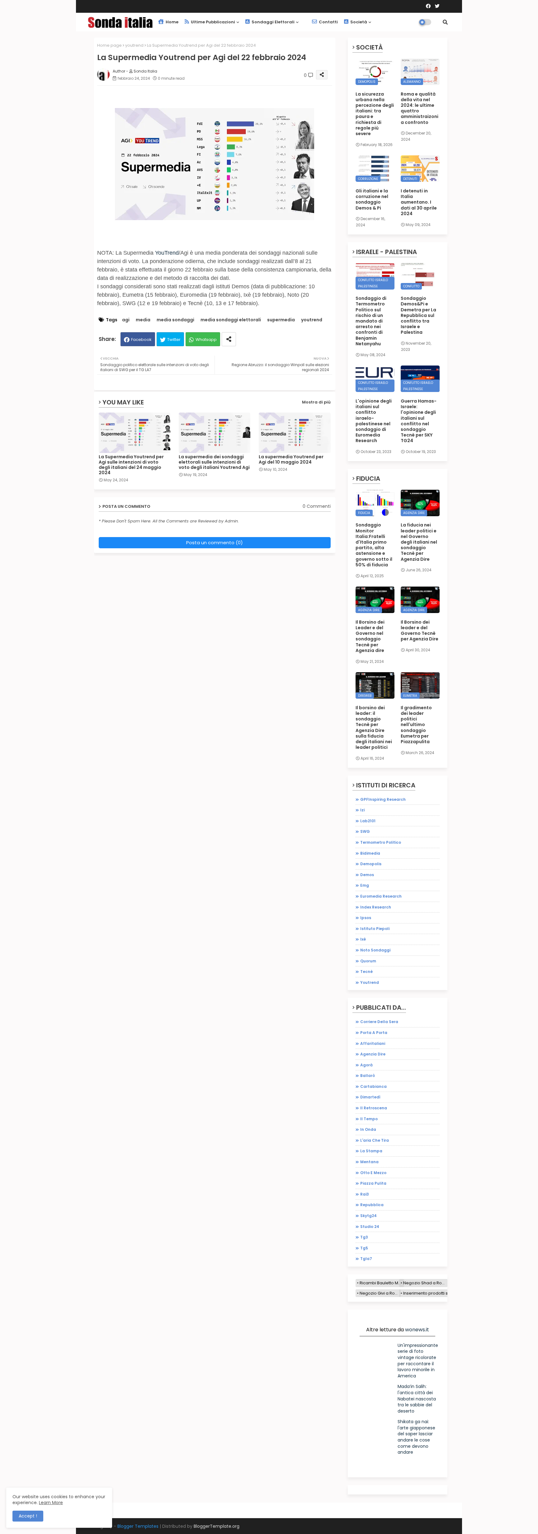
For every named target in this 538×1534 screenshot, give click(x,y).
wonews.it (417, 1329)
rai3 (364, 1194)
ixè (363, 939)
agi (126, 320)
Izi (362, 810)
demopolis (370, 863)
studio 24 (369, 1226)
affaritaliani (372, 1043)
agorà (366, 1065)
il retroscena (373, 1108)
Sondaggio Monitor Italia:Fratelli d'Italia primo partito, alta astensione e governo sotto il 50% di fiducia (374, 545)
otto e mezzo (373, 1172)
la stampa (371, 1151)
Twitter (174, 339)
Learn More (51, 1502)
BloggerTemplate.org (216, 1526)
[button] (445, 22)
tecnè (366, 971)
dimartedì (370, 1097)
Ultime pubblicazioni (212, 22)
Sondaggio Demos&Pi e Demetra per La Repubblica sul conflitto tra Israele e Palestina (418, 315)
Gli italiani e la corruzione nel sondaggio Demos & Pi (372, 199)
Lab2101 (367, 821)
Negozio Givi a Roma (380, 1293)
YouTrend (167, 253)
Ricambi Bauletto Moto (382, 1283)
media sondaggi (175, 320)
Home (171, 22)
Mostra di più (316, 402)
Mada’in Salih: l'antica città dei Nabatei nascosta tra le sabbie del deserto (417, 1398)
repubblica (372, 1204)
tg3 (364, 1237)
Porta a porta (373, 1032)
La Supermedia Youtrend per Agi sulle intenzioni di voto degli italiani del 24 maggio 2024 (131, 464)
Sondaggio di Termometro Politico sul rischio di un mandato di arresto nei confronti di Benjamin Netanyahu (371, 321)
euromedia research (381, 896)
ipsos (365, 917)
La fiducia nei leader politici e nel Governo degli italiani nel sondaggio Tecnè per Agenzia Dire (419, 542)
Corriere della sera (379, 1021)
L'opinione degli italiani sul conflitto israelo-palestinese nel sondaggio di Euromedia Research (374, 421)
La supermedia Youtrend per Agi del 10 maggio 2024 (291, 459)
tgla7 (366, 1258)
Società (358, 22)
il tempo (369, 1118)
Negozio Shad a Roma (425, 1283)
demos (367, 874)
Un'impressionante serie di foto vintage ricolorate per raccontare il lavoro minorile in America (418, 1360)
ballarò (367, 1075)
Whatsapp (206, 339)
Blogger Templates (137, 1526)
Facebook (141, 339)
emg (364, 885)
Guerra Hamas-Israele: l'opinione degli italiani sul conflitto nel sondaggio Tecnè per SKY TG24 (419, 421)
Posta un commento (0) (214, 542)
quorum (368, 961)
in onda (368, 1129)
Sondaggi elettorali (273, 22)
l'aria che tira (374, 1140)
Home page (109, 45)
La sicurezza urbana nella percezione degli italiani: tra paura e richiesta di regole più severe (375, 114)
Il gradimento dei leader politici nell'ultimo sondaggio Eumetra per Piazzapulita (416, 724)
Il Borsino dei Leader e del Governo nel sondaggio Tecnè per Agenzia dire (370, 636)
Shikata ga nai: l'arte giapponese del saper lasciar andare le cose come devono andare (416, 1436)
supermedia (281, 320)
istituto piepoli (374, 928)
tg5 (364, 1248)
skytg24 (368, 1215)
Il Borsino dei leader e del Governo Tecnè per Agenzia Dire (419, 630)
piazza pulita (373, 1183)
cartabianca (373, 1086)
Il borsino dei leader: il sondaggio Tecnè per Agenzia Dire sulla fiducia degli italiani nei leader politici (374, 727)
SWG (365, 831)
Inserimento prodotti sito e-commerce (442, 1293)
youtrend (134, 45)
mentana (369, 1161)
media (143, 320)
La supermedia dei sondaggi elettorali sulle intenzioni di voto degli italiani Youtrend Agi (214, 462)
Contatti (328, 22)
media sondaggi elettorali (231, 320)
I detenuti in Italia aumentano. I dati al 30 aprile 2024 (419, 202)
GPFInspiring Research (383, 799)
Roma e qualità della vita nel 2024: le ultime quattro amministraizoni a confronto (419, 108)
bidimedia (370, 853)
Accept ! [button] (28, 1516)
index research (375, 907)
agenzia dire (372, 1054)
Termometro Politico (380, 842)
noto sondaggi (375, 950)
